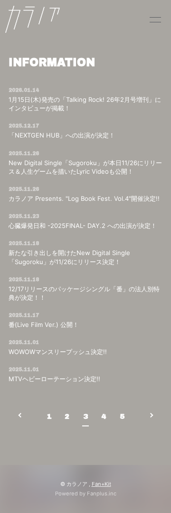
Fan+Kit (101, 484)
